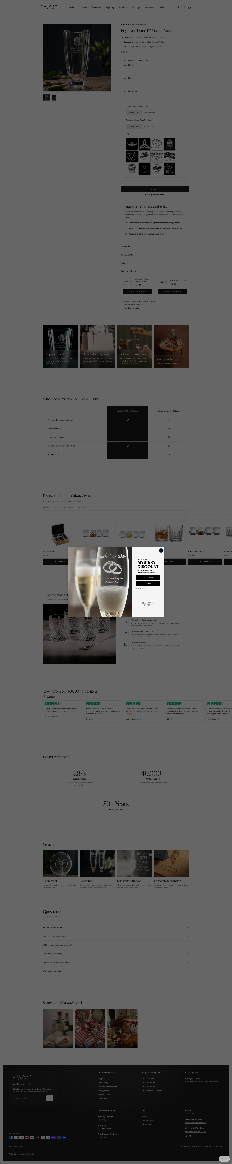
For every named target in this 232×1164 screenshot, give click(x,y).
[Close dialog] (161, 550)
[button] (148, 577)
